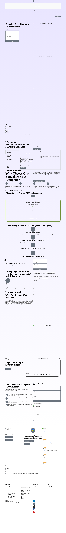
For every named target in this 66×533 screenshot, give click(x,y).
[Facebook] (34, 509)
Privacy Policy (18, 502)
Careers (50, 491)
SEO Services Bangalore (11, 486)
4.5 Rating (44, 463)
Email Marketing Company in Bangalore (25, 488)
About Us (50, 486)
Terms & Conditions (11, 502)
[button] (46, 284)
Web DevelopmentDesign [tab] (10, 167)
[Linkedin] (34, 501)
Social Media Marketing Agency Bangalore (11, 497)
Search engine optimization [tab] (9, 152)
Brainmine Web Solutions (9, 501)
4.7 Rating (44, 440)
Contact (36, 491)
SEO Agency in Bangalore (12, 491)
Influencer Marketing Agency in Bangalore (25, 491)
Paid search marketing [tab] (9, 156)
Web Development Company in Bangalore (25, 494)
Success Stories (37, 486)
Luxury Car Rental (33, 202)
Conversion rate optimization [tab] (9, 159)
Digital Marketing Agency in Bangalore (12, 494)
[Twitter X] (34, 504)
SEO (33, 210)
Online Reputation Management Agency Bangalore (24, 497)
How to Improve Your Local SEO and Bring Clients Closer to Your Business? (40, 374)
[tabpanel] (39, 160)
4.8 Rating (44, 455)
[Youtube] (34, 512)
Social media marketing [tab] (9, 163)
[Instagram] (34, 506)
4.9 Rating (44, 448)
